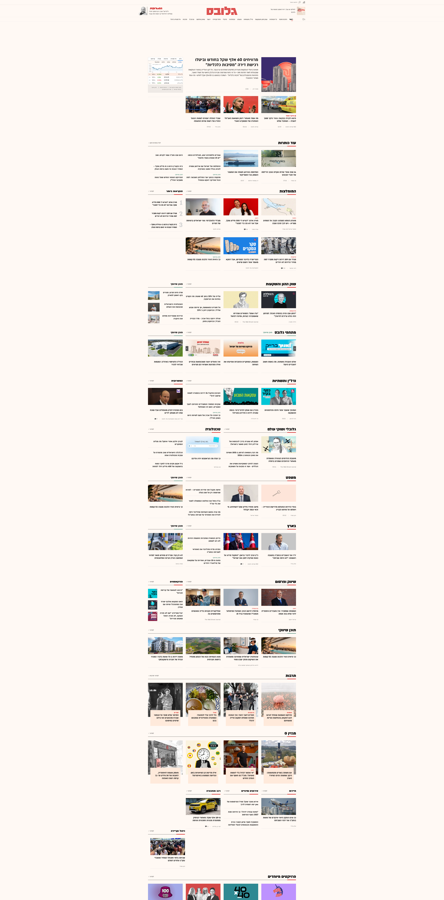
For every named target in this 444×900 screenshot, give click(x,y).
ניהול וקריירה (217, 19)
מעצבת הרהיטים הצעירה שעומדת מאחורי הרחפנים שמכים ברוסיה (281, 460)
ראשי (291, 19)
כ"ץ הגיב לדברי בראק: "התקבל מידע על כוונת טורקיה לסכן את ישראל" (241, 556)
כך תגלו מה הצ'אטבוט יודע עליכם (206, 458)
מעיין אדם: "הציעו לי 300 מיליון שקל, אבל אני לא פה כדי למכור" (242, 222)
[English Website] (303, 19)
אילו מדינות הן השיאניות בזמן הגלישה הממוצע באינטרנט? (203, 774)
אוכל (214, 712)
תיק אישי (154, 87)
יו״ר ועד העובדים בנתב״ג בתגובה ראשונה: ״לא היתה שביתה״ (282, 556)
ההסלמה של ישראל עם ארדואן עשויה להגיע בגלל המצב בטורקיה (204, 167)
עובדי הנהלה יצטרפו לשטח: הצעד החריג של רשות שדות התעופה (205, 119)
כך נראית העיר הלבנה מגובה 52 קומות (203, 259)
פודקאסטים (176, 581)
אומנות (289, 712)
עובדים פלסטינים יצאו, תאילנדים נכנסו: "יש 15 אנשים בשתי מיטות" (204, 156)
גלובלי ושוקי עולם (281, 429)
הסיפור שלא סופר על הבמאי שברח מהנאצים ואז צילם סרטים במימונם (166, 718)
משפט (239, 19)
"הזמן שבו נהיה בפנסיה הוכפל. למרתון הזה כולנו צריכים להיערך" (279, 315)
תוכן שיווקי (287, 630)
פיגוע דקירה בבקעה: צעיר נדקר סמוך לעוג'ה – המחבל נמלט (280, 119)
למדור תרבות (154, 676)
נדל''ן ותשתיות (248, 19)
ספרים (176, 712)
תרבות (185, 19)
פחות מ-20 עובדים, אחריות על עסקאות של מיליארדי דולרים (203, 562)
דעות (208, 19)
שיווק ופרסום (200, 19)
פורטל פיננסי (163, 87)
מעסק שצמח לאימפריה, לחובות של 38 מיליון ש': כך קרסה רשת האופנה (167, 775)
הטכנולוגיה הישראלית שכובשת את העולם (173, 305)
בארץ (291, 526)
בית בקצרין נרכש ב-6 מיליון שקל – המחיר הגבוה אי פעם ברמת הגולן (168, 167)
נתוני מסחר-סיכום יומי (175, 87)
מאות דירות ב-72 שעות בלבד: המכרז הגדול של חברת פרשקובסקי (167, 658)
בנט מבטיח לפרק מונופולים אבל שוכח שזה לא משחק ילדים (166, 411)
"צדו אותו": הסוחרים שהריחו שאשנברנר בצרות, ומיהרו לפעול (244, 315)
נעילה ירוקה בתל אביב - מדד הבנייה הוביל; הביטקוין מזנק (205, 320)
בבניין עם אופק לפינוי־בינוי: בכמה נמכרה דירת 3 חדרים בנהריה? (243, 411)
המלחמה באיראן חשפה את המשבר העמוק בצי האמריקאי (243, 173)
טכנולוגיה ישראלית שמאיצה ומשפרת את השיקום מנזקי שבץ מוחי (242, 658)
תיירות (292, 791)
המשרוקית (177, 380)
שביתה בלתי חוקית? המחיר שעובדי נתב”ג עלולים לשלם (169, 859)
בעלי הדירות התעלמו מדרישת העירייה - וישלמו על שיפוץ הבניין (279, 508)
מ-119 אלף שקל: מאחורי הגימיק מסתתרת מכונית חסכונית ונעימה (206, 819)
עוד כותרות (287, 142)
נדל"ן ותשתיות (284, 380)
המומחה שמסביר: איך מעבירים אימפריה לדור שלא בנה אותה (278, 612)
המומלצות (287, 191)
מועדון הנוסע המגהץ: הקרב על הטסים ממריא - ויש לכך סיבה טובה (279, 222)
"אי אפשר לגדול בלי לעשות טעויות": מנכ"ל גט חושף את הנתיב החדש (242, 775)
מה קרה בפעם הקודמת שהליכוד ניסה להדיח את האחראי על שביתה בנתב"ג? (204, 513)
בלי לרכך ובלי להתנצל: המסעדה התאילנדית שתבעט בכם (203, 718)
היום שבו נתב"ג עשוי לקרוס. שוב (169, 155)
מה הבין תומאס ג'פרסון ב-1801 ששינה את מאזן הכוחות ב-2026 (242, 454)
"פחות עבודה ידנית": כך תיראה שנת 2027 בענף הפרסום (243, 813)
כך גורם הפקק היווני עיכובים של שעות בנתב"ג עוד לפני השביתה (279, 819)
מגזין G (191, 19)
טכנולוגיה (232, 19)
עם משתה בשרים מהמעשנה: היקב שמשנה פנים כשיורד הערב (279, 775)
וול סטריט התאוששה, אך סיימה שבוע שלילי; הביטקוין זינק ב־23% (204, 309)
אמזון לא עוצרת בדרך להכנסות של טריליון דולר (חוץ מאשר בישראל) (243, 443)
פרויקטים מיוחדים (282, 876)
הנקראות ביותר (174, 191)
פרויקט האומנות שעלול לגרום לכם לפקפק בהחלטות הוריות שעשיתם (279, 718)
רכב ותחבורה (213, 791)
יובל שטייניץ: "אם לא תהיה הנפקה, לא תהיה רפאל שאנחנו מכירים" (171, 616)
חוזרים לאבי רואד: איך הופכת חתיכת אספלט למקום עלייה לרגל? (241, 718)
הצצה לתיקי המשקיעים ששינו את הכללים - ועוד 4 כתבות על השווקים (243, 465)
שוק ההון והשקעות (261, 19)
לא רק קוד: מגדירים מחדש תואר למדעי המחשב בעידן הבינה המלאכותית (166, 556)
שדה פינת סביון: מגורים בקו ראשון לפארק (173, 294)
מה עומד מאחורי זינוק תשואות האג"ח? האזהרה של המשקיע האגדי (241, 119)
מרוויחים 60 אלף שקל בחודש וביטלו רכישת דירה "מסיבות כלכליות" (226, 62)
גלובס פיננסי (283, 19)
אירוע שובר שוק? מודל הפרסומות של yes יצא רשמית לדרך (242, 803)
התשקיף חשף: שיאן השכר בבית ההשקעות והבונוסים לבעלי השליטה (243, 823)
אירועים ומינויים (249, 791)
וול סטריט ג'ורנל (175, 19)
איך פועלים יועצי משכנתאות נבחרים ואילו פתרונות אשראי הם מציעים (204, 363)
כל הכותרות (273, 19)
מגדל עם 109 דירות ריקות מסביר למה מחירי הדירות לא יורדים (280, 261)
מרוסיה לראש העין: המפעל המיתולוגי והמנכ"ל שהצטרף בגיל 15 (242, 612)
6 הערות (251, 712)
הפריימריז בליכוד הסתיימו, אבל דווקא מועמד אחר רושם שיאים (242, 261)
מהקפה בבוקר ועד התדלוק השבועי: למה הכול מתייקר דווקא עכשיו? (203, 178)
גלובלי (225, 19)
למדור (189, 191)
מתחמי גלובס (285, 332)
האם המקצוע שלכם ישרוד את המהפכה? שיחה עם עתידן (172, 604)
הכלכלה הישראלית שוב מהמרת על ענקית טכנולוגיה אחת (168, 454)
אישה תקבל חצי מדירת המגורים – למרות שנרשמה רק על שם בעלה (203, 491)
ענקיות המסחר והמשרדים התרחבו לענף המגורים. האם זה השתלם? (203, 405)
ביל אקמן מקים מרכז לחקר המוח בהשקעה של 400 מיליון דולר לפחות (168, 465)
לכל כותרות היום (155, 143)
